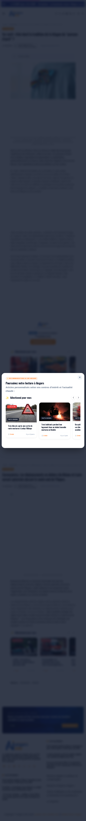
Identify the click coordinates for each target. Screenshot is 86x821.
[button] (73, 398)
